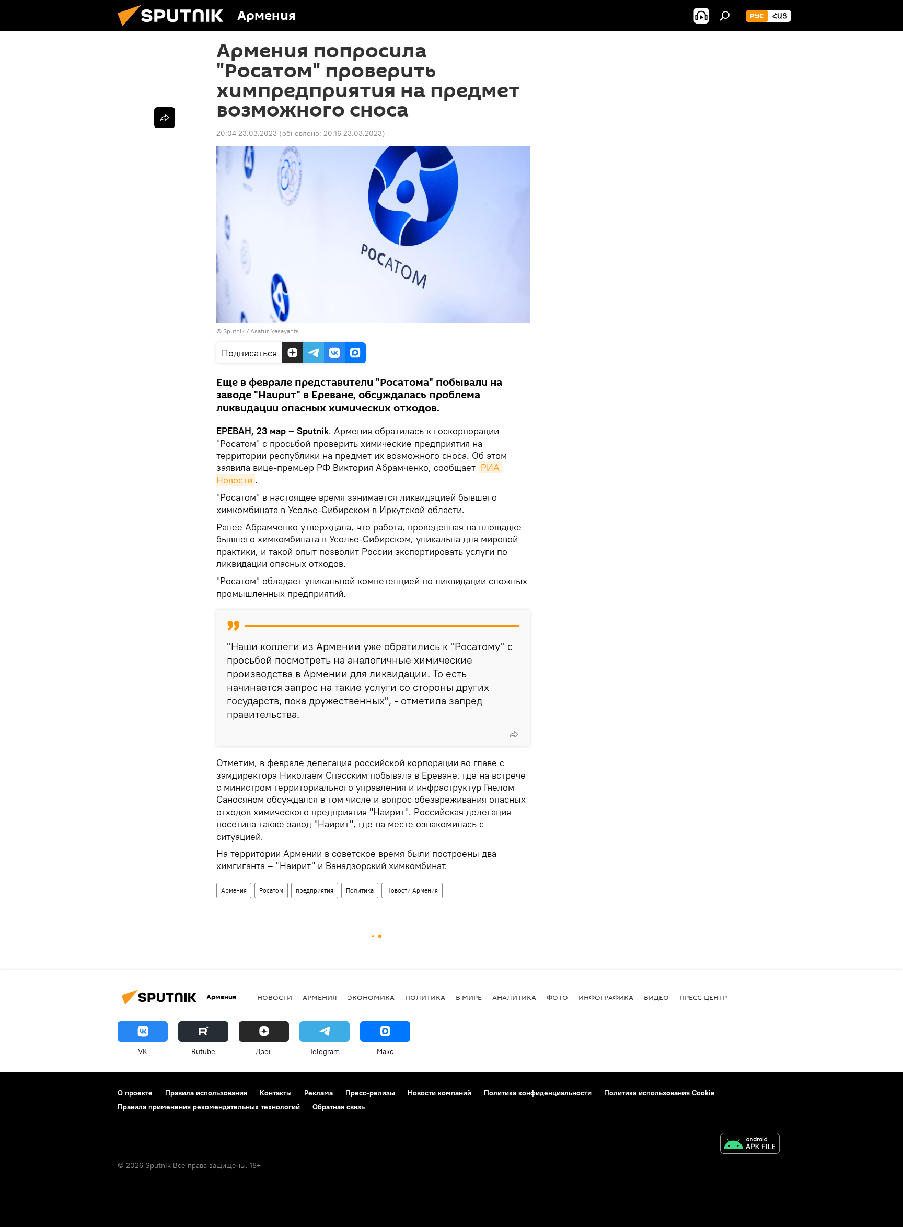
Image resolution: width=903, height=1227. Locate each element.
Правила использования (206, 1092)
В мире (469, 997)
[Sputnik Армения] (174, 28)
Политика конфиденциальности (538, 1092)
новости (274, 997)
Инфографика (605, 997)
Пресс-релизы (370, 1092)
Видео (656, 997)
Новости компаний (439, 1092)
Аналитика (514, 997)
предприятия (314, 890)
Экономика (371, 997)
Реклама (318, 1092)
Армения (234, 890)
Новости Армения (412, 890)
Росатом (271, 890)
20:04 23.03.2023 (246, 133)
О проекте (135, 1092)
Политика (360, 890)
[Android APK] (749, 1144)
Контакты (276, 1092)
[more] (513, 734)
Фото (557, 997)
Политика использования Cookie (659, 1092)
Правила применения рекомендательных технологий (209, 1107)
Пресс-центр (703, 997)
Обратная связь (338, 1107)
